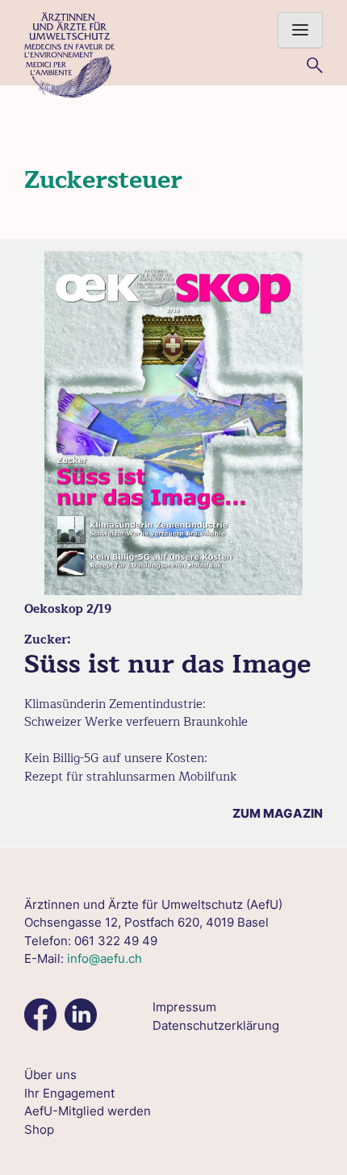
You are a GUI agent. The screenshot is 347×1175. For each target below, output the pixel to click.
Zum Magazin (277, 813)
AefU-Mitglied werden (87, 1111)
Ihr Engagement (69, 1093)
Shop (39, 1129)
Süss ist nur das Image (167, 664)
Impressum (184, 1007)
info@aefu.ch (104, 958)
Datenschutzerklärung (216, 1025)
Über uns (50, 1074)
